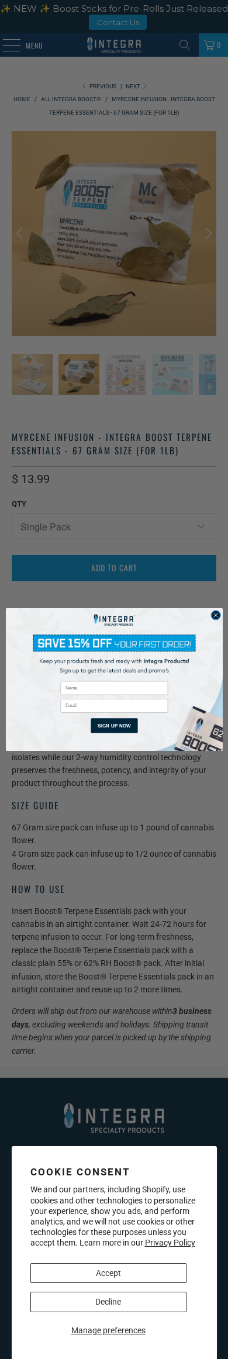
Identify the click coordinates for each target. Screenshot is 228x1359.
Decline (108, 1301)
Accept (108, 1273)
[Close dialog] (215, 615)
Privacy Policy (170, 1242)
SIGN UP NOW (114, 725)
